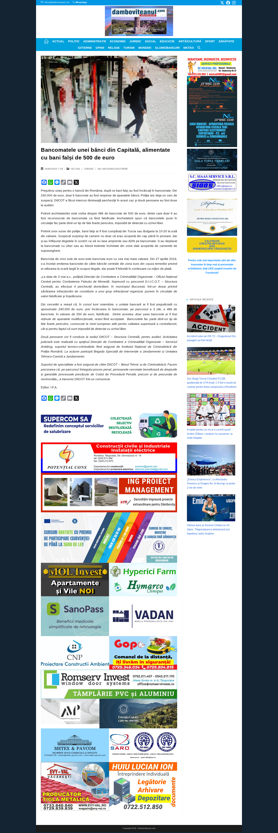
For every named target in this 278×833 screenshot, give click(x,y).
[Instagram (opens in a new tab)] (233, 3)
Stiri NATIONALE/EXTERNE (112, 169)
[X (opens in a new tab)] (222, 3)
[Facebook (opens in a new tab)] (228, 3)
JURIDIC (89, 169)
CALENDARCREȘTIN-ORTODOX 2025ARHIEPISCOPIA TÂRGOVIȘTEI (212, 245)
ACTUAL (75, 169)
